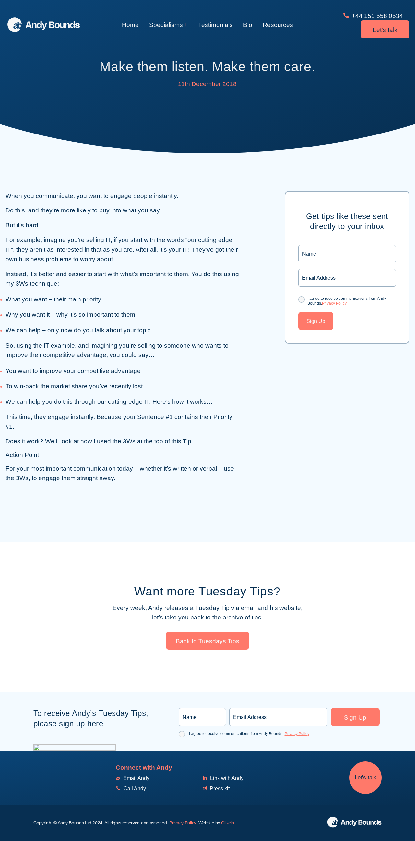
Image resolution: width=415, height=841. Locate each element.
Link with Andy (226, 778)
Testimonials (215, 24)
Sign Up (315, 321)
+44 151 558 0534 (376, 15)
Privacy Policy (334, 303)
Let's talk (385, 29)
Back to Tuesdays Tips (207, 641)
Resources (278, 24)
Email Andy (135, 778)
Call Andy (134, 788)
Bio (247, 24)
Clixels (227, 822)
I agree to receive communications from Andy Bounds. (346, 300)
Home (130, 24)
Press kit (219, 788)
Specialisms (166, 24)
